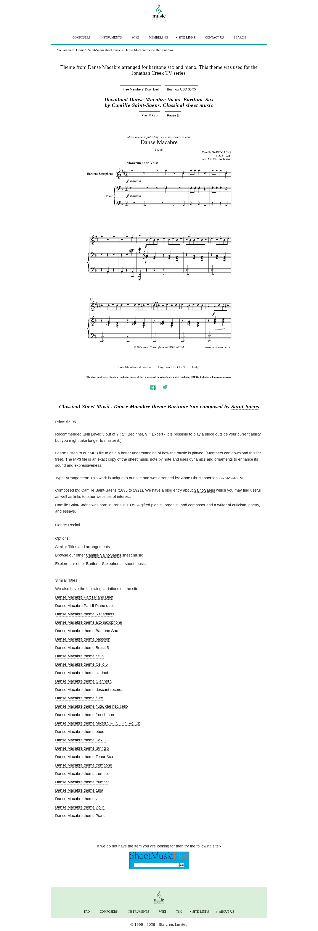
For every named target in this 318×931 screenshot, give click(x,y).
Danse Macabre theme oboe (79, 731)
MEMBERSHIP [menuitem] (159, 37)
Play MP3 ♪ (149, 115)
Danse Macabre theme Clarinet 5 (83, 681)
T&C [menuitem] (179, 911)
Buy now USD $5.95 (181, 89)
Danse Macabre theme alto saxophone (88, 622)
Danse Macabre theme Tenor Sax (84, 757)
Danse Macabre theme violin (79, 807)
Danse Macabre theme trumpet (82, 773)
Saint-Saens (245, 406)
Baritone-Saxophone (104, 564)
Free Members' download (135, 367)
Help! (196, 367)
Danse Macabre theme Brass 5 (82, 647)
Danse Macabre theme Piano (80, 815)
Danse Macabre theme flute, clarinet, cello (91, 706)
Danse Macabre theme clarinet (81, 673)
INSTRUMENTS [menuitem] (111, 37)
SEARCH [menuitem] (240, 37)
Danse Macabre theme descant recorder (90, 689)
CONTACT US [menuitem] (214, 37)
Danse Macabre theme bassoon (82, 639)
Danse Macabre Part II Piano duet (84, 605)
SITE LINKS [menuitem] (186, 37)
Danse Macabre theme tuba (79, 790)
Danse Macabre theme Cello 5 (81, 664)
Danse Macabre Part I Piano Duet (84, 597)
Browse (61, 555)
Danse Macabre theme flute (79, 698)
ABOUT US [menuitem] (226, 911)
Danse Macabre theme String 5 (82, 748)
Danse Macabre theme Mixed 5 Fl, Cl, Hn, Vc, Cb (97, 723)
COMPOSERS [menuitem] (81, 37)
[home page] (159, 13)
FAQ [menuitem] (87, 911)
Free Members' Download (140, 89)
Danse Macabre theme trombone (83, 765)
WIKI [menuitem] (135, 37)
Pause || (173, 115)
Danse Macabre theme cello (79, 656)
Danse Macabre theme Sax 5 (80, 740)
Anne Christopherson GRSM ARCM (212, 478)
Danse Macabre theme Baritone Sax (86, 631)
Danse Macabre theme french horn (85, 715)
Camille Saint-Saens (103, 555)
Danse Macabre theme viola (79, 799)
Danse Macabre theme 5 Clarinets (84, 614)
